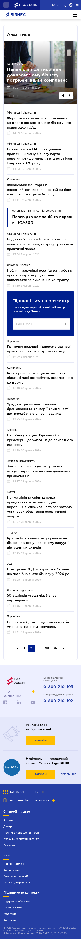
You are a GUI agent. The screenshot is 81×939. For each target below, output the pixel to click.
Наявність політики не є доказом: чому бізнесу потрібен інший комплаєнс (37, 75)
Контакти (9, 920)
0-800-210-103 (58, 687)
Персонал (13, 341)
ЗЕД (9, 563)
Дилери (8, 826)
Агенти (8, 820)
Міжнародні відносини (21, 112)
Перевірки (13, 616)
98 (47, 648)
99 (56, 648)
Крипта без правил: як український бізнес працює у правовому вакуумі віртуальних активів (38, 542)
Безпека (12, 429)
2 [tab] (14, 96)
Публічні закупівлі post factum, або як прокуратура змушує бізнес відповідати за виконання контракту (39, 275)
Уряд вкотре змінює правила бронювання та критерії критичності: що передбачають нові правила (38, 408)
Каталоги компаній (15, 876)
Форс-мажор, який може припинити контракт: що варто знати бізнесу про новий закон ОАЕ (39, 122)
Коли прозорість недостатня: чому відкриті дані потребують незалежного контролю (40, 377)
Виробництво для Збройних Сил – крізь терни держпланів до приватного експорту (40, 439)
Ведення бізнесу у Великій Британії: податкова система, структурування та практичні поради (40, 244)
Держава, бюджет (18, 265)
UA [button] (53, 5)
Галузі (11, 492)
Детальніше (68, 774)
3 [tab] (17, 96)
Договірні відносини (20, 590)
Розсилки (9, 913)
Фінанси (12, 532)
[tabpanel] (40, 72)
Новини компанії (14, 863)
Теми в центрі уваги (16, 882)
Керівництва (11, 870)
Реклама (9, 845)
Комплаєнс (15, 63)
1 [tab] (10, 96)
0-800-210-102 (58, 701)
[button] (6, 5)
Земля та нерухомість (21, 461)
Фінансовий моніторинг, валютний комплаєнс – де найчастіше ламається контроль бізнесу (39, 189)
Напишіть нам (12, 907)
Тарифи (41, 740)
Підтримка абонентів (17, 901)
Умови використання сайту (21, 838)
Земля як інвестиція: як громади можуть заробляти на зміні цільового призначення (38, 471)
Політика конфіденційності (21, 832)
